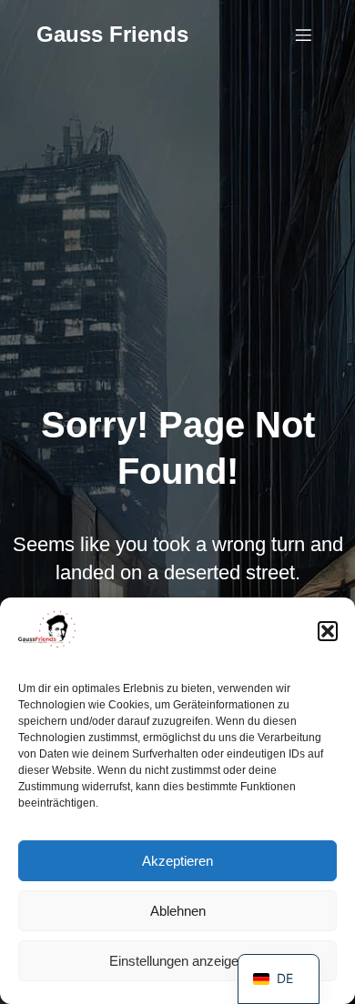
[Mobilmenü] (303, 34)
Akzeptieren (177, 860)
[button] (328, 631)
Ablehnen (178, 911)
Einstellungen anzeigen (177, 961)
